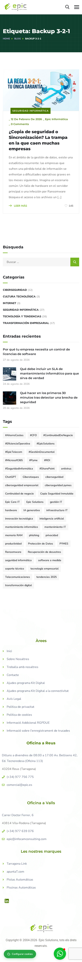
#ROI (47, 460)
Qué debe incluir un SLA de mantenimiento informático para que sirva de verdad (49, 373)
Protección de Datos (40, 543)
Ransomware (13, 552)
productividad (13, 543)
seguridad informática (18, 560)
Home (6, 38)
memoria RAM (14, 535)
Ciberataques (31, 477)
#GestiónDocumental (42, 452)
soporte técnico (14, 568)
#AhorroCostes (14, 435)
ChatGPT (10, 477)
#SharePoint (47, 468)
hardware (11, 510)
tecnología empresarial (45, 568)
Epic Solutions (34, 502)
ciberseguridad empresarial (21, 485)
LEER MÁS (20, 206)
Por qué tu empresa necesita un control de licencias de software (36, 352)
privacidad (52, 535)
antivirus (66, 468)
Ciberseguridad (15, 290)
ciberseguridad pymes (58, 485)
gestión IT (56, 502)
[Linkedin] (6, 901)
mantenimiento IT (55, 527)
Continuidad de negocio (19, 493)
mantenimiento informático (21, 527)
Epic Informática (56, 119)
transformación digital (18, 585)
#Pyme (33, 460)
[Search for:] (41, 262)
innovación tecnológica (19, 518)
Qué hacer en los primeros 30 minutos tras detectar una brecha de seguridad (49, 397)
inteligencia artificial (51, 518)
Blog (17, 38)
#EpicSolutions (46, 443)
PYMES (63, 543)
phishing (34, 535)
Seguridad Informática (30, 110)
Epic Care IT (12, 502)
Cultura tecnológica (19, 296)
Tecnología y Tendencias (22, 316)
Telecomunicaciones (17, 577)
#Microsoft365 (14, 460)
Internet (9, 303)
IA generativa (31, 510)
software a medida (49, 560)
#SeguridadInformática (19, 468)
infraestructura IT (57, 510)
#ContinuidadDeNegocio (58, 435)
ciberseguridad (54, 477)
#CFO (33, 435)
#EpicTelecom (13, 452)
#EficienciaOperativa (17, 443)
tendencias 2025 (46, 577)
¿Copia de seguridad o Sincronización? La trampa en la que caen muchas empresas (38, 140)
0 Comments (20, 124)
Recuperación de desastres (44, 552)
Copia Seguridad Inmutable (56, 493)
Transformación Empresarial (26, 323)
